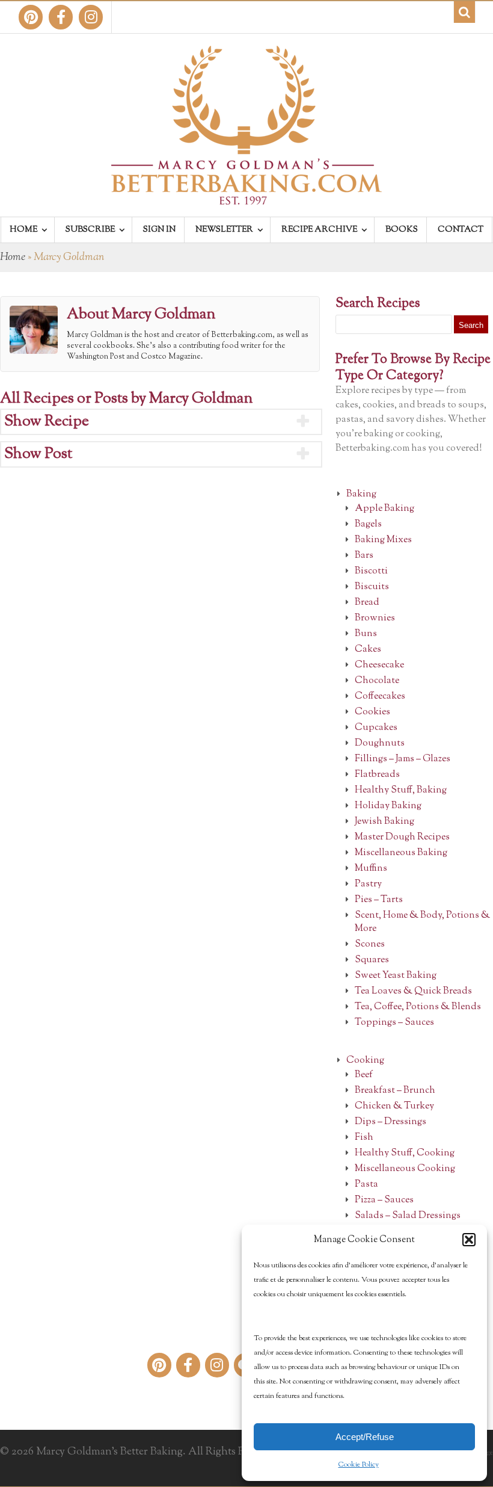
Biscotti (371, 571)
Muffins (371, 869)
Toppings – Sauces (394, 1023)
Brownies (375, 618)
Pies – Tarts (379, 900)
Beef (364, 1075)
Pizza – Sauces (384, 1200)
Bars (364, 556)
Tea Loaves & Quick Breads (413, 991)
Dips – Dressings (390, 1122)
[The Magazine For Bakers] (246, 197)
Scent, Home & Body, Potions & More (422, 922)
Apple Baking (384, 509)
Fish (364, 1138)
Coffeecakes (380, 696)
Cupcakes (376, 728)
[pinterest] (31, 17)
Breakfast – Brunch (395, 1091)
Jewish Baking (384, 822)
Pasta (366, 1185)
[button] (469, 1240)
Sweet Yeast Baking (395, 976)
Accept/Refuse (364, 1437)
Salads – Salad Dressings (408, 1216)
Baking (361, 494)
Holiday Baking (388, 806)
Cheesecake (379, 665)
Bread (367, 603)
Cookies (372, 712)
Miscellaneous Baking (401, 853)
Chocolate (377, 681)
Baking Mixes (383, 540)
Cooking (365, 1061)
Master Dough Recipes (402, 837)
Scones (370, 944)
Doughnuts (380, 743)
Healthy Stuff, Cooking (405, 1153)
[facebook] (61, 17)
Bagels (368, 524)
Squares (372, 960)
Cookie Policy (358, 1464)
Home (12, 257)
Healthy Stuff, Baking (401, 790)
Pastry (368, 884)
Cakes (368, 650)
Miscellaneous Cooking (405, 1169)
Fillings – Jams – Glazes (402, 759)
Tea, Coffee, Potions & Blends (418, 1007)
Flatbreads (377, 775)
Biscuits (372, 587)
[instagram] (91, 17)
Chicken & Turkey (394, 1106)
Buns (366, 634)
